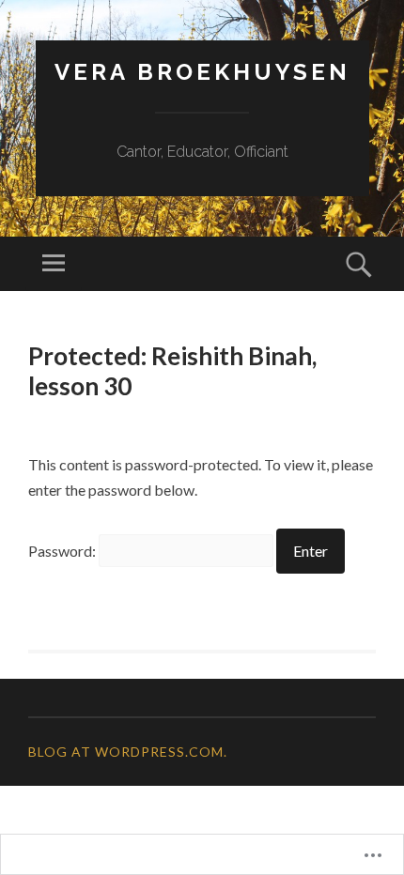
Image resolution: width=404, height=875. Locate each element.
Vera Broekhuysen (202, 71)
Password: (63, 551)
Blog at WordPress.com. (127, 752)
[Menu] (53, 264)
